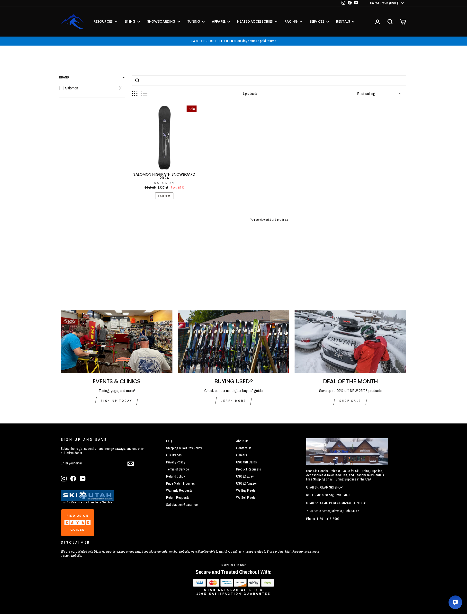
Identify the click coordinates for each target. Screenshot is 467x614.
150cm (164, 196)
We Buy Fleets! (246, 490)
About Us (242, 441)
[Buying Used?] (233, 341)
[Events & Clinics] (116, 341)
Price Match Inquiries (180, 483)
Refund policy (175, 476)
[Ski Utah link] (87, 499)
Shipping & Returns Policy (184, 448)
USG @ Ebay (245, 476)
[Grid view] (134, 93)
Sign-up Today (116, 401)
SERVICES (317, 21)
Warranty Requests (179, 490)
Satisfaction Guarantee (182, 504)
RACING (292, 21)
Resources (104, 21)
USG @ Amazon (247, 483)
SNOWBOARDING (161, 21)
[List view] (144, 93)
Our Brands (174, 455)
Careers (241, 455)
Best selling (366, 93)
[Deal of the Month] (350, 341)
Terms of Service (177, 469)
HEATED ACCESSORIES (255, 21)
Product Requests (248, 469)
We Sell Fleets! (246, 497)
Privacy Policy (175, 462)
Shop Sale (350, 401)
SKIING (130, 21)
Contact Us (243, 448)
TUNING (194, 21)
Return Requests (177, 497)
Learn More (233, 401)
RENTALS (343, 21)
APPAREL (219, 21)
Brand (64, 77)
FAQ (169, 441)
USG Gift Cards (246, 462)
